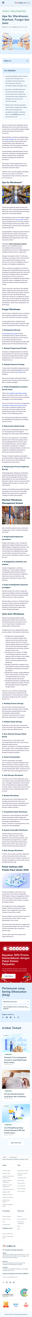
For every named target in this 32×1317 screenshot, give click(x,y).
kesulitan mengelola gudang (18, 393)
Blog (19, 1226)
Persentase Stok (22, 1178)
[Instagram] (3, 1282)
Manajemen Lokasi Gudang (22, 1174)
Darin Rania (6, 27)
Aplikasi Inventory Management (7, 1185)
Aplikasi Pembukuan (8, 1197)
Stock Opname (21, 1186)
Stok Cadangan (22, 1188)
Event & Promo (7, 1219)
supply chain (19, 219)
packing (20, 372)
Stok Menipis (21, 1180)
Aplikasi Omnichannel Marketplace (8, 1177)
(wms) (14, 405)
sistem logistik (9, 139)
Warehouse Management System (18, 11)
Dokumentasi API (22, 1219)
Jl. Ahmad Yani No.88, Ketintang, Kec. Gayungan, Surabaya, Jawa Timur (15, 1269)
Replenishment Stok (23, 1171)
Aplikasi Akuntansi (7, 1194)
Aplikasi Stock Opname (6, 1201)
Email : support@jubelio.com (10, 1277)
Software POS (6, 1173)
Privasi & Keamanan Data (8, 1237)
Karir (4, 1222)
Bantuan (20, 1216)
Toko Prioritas (21, 1191)
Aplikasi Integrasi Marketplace (7, 1181)
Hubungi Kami (6, 1224)
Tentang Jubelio (7, 1216)
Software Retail (7, 1171)
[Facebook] (7, 1282)
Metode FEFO (21, 1183)
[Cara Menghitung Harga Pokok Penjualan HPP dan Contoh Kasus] (16, 1113)
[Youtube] (14, 1282)
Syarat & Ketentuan (8, 1233)
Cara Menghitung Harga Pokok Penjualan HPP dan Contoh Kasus (14, 1130)
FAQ (19, 1229)
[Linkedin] (10, 1282)
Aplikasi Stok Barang (8, 1189)
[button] (27, 61)
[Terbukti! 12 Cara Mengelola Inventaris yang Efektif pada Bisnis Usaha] (16, 1043)
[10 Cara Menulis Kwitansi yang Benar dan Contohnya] (16, 1079)
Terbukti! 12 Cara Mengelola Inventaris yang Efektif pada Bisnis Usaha (15, 1060)
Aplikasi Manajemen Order (8, 1205)
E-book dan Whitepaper (21, 1222)
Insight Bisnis (6, 11)
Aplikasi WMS (6, 1192)
